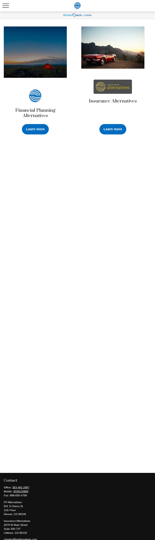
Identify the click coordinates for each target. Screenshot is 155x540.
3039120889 (20, 491)
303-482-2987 (20, 487)
